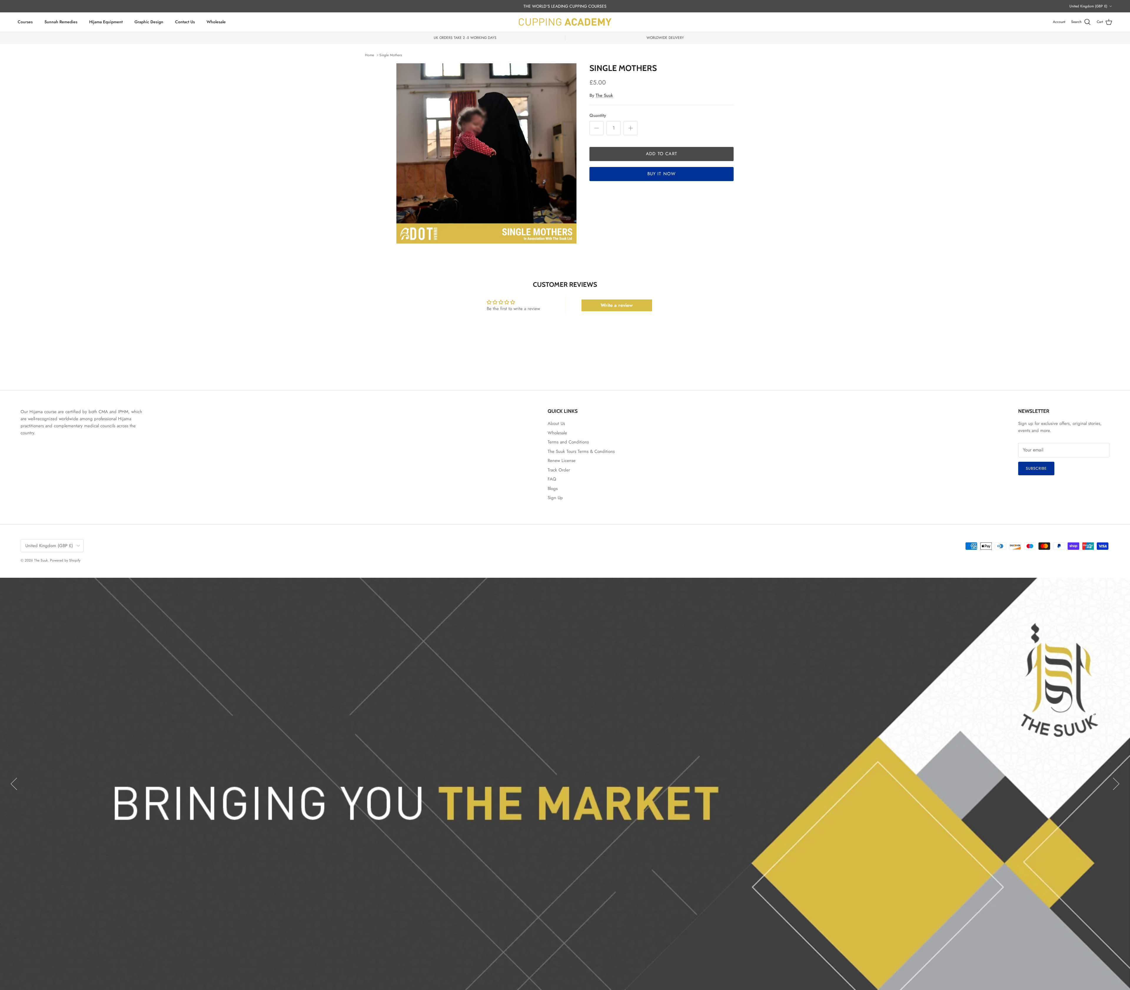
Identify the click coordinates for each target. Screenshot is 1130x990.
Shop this (546, 818)
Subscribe (1036, 468)
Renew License (562, 460)
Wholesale (216, 22)
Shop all (584, 818)
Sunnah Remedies (60, 22)
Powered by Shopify (65, 560)
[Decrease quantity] (596, 128)
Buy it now (661, 173)
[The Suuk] (565, 22)
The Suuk (604, 95)
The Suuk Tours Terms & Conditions (581, 451)
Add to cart (661, 153)
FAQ (552, 479)
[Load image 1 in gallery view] (486, 153)
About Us (556, 423)
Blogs (553, 488)
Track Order (559, 470)
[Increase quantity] (631, 128)
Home (369, 55)
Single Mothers (390, 55)
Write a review (617, 305)
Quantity (597, 115)
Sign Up (555, 497)
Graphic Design (148, 22)
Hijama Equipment (106, 22)
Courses (25, 22)
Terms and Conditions (568, 442)
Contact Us (185, 22)
